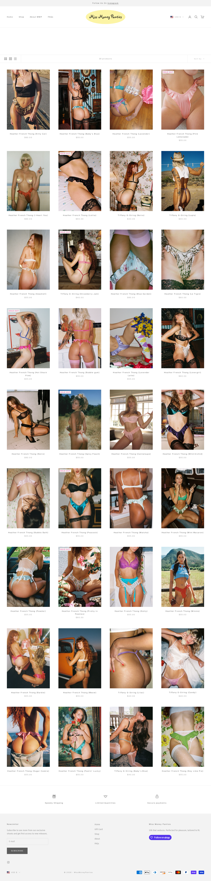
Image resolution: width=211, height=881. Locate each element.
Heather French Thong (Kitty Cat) (28, 134)
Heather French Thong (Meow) (79, 692)
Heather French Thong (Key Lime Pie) (182, 771)
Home (10, 17)
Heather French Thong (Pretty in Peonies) (80, 612)
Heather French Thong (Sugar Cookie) (28, 771)
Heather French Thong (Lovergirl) (182, 372)
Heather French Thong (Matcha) (131, 532)
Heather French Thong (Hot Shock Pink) (28, 373)
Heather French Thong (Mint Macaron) (183, 532)
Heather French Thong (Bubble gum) (80, 372)
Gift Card (99, 829)
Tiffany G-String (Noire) (131, 215)
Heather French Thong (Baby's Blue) (80, 134)
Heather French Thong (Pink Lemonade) (182, 135)
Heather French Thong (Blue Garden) (131, 294)
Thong (26, 31)
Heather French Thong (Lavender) (131, 134)
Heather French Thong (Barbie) (28, 692)
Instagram (113, 3)
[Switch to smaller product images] (10, 59)
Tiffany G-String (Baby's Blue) (131, 771)
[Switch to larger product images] (5, 59)
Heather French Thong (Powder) (28, 611)
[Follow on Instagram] (8, 862)
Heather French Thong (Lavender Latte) (131, 373)
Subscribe (17, 851)
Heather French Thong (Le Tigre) (182, 294)
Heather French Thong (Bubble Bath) (28, 532)
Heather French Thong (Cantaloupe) (131, 454)
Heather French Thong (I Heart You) (28, 215)
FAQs (50, 17)
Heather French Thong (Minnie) (182, 611)
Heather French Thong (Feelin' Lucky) (80, 771)
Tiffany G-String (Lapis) (182, 215)
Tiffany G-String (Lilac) (131, 692)
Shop (21, 17)
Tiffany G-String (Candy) (183, 692)
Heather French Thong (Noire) (28, 454)
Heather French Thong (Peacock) (80, 532)
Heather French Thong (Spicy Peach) (79, 454)
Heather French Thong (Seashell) (28, 294)
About (97, 839)
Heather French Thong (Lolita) (79, 215)
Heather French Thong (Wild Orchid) (183, 454)
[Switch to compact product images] (15, 59)
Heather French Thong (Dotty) (131, 611)
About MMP (36, 17)
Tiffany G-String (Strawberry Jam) (80, 294)
